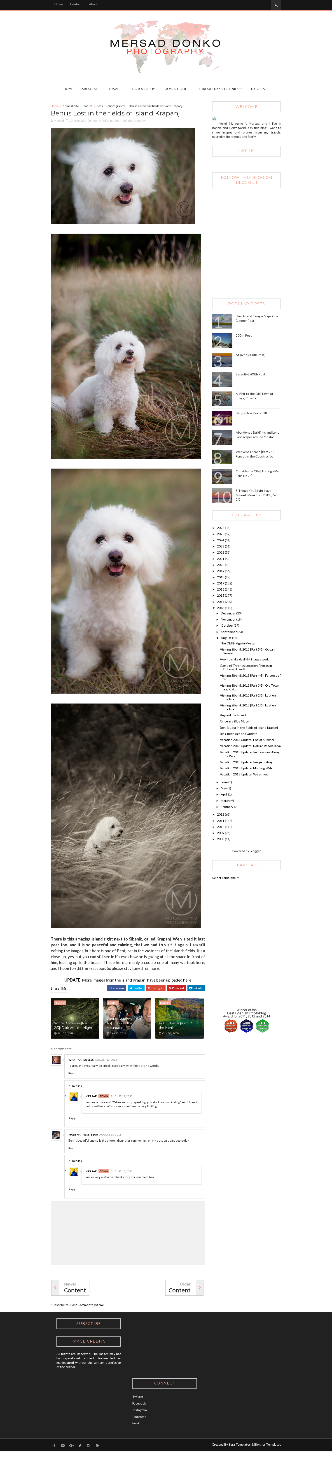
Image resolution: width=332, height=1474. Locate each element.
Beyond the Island (233, 715)
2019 (221, 571)
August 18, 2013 (110, 1134)
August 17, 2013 (106, 1059)
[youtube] (62, 1445)
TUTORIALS (259, 89)
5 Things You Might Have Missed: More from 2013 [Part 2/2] (257, 495)
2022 (221, 552)
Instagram (139, 1410)
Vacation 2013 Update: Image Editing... (247, 762)
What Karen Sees (81, 1059)
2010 (221, 827)
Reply (71, 1073)
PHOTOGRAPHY (142, 89)
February (227, 807)
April (224, 794)
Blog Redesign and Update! (239, 734)
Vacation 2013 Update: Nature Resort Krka (250, 746)
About (93, 4)
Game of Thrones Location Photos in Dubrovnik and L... (246, 667)
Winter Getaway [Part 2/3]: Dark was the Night (73, 1025)
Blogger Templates (267, 1444)
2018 (221, 577)
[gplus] (71, 1445)
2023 (221, 546)
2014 (221, 602)
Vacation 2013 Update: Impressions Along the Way (250, 754)
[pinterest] (97, 1445)
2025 (221, 534)
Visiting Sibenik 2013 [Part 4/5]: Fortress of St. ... (250, 677)
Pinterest (139, 1417)
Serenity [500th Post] (251, 374)
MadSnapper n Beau (83, 1134)
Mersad (91, 1096)
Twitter (137, 1396)
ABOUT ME (90, 89)
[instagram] (88, 1445)
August (226, 638)
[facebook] (54, 1445)
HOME (68, 89)
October (227, 625)
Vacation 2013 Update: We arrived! (245, 774)
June (224, 782)
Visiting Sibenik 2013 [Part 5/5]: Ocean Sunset (247, 651)
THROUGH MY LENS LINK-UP (220, 89)
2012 (221, 814)
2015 (221, 595)
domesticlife (71, 106)
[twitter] (80, 1445)
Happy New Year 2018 (251, 413)
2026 (221, 528)
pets (100, 106)
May (224, 788)
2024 (221, 540)
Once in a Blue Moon (234, 721)
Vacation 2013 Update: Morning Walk (246, 768)
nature (88, 106)
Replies (77, 1086)
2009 (221, 833)
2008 (221, 839)
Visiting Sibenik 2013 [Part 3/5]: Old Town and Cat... (249, 687)
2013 (221, 608)
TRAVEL (114, 89)
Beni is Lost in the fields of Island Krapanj (249, 727)
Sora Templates (240, 1444)
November (228, 619)
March (225, 801)
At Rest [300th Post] (250, 355)
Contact (76, 4)
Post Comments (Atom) (87, 1305)
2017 (221, 583)
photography (116, 106)
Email (136, 1423)
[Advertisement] (246, 262)
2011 (221, 821)
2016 (221, 589)
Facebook (139, 1403)
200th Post (244, 335)
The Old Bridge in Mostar (238, 643)
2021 (221, 559)
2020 (221, 565)
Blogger (255, 851)
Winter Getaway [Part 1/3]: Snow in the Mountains (124, 1023)
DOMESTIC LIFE (177, 89)
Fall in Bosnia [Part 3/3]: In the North (179, 1025)
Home (58, 4)
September (229, 632)
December (228, 613)
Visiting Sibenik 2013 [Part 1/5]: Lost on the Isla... (248, 707)
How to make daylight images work (244, 659)
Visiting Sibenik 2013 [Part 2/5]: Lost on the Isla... (248, 697)
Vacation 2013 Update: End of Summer (247, 740)
